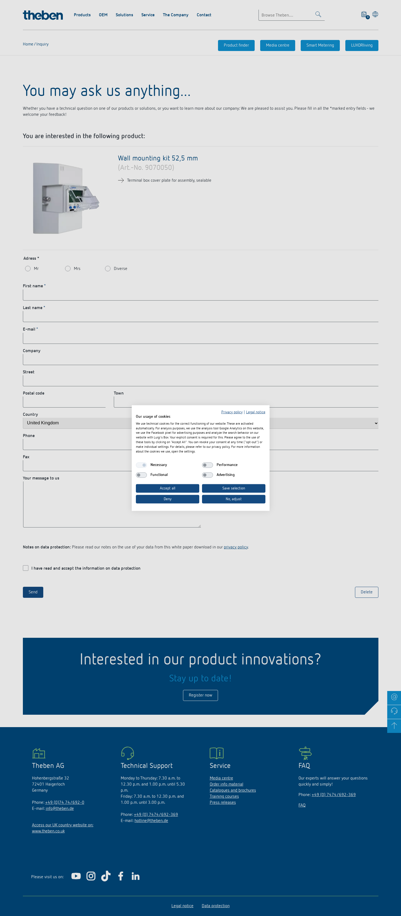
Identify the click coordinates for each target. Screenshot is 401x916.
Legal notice (255, 412)
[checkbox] (141, 465)
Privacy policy (232, 412)
